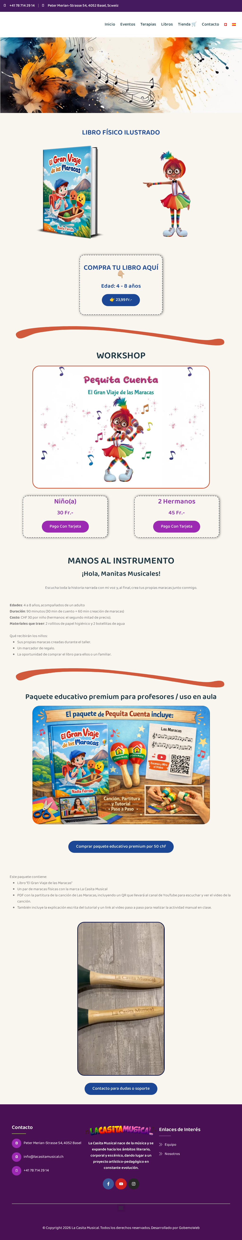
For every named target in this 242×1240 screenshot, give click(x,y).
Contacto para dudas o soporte (121, 1088)
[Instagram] (133, 1184)
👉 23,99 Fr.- (121, 299)
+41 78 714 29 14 (22, 6)
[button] (121, 1208)
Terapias (148, 24)
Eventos (127, 24)
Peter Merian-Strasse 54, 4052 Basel (52, 1143)
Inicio (110, 24)
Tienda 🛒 (187, 24)
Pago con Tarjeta (65, 526)
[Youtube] (121, 1184)
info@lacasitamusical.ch (44, 1157)
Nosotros (172, 1154)
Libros (167, 24)
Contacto (210, 24)
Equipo (170, 1144)
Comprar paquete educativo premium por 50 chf (121, 846)
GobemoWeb (189, 1228)
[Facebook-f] (108, 1184)
